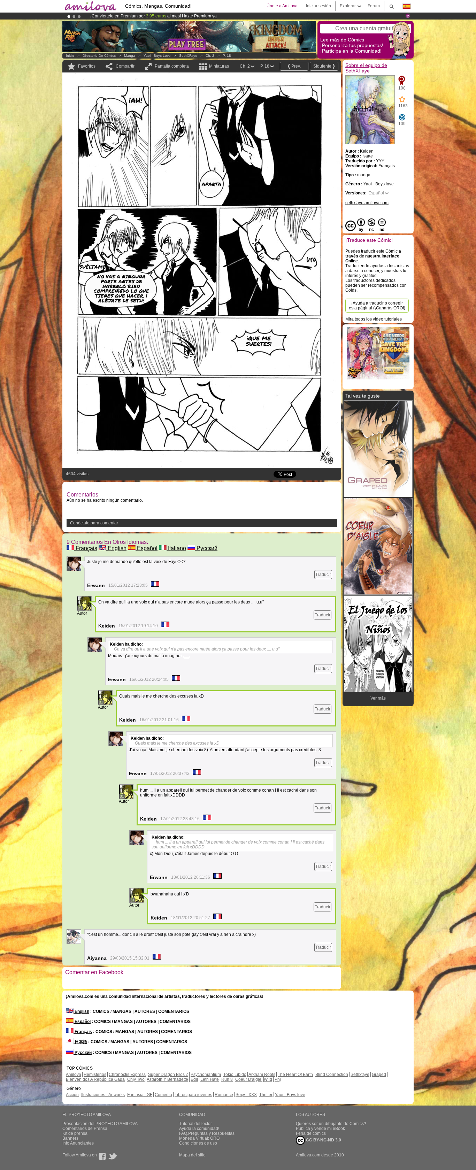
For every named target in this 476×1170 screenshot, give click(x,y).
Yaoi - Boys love (157, 55)
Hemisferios (95, 1074)
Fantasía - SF (139, 1094)
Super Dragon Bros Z (168, 1074)
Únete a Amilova (282, 5)
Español (147, 548)
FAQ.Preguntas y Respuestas (207, 1133)
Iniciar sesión (318, 5)
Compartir (125, 66)
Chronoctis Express (127, 1074)
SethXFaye (188, 55)
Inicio (70, 55)
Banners (70, 1138)
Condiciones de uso (198, 1143)
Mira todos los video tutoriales (373, 319)
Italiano (176, 548)
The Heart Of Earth (295, 1074)
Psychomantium (206, 1074)
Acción (72, 1094)
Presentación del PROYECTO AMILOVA (100, 1123)
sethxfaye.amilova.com (367, 202)
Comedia (163, 1094)
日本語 (80, 1041)
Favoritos (86, 66)
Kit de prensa (74, 1133)
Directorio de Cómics (99, 55)
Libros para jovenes (193, 1094)
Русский (206, 548)
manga (129, 55)
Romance (224, 1094)
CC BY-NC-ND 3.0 (323, 1140)
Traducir (323, 574)
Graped (379, 1074)
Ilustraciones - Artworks (103, 1094)
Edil (194, 1079)
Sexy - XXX (246, 1094)
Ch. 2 (210, 55)
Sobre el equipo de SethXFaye (366, 68)
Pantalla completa (172, 66)
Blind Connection (331, 1074)
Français (85, 548)
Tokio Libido (234, 1074)
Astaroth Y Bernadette (167, 1079)
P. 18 (227, 55)
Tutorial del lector (195, 1123)
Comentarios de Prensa (84, 1128)
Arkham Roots (261, 1074)
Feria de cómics (311, 1133)
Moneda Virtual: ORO (199, 1138)
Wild (268, 1079)
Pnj (278, 1079)
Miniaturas (219, 66)
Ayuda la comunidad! (199, 1128)
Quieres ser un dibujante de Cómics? (331, 1123)
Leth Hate (209, 1079)
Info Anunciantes (78, 1143)
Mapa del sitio (192, 1155)
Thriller (265, 1094)
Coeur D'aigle (248, 1079)
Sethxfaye (360, 1074)
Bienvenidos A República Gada (95, 1079)
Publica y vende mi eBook (320, 1128)
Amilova (73, 1074)
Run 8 (227, 1079)
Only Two (136, 1079)
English (116, 548)
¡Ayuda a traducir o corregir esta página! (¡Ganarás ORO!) (377, 305)
